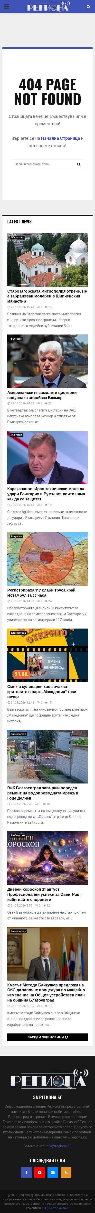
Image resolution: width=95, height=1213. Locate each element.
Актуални (16, 536)
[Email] (53, 1172)
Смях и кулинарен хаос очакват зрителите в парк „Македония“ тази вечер (41, 692)
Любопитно (18, 835)
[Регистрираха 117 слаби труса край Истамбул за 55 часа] (47, 559)
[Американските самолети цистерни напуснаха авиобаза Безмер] (47, 361)
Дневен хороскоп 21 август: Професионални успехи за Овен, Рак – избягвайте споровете (44, 894)
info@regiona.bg (58, 1146)
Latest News (19, 221)
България (16, 338)
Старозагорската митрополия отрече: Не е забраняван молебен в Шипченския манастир (47, 296)
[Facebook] (26, 1172)
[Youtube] (39, 1172)
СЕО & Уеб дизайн (56, 1208)
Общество (17, 237)
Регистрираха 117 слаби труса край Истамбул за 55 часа (41, 593)
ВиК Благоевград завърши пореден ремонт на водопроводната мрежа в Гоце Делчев (42, 793)
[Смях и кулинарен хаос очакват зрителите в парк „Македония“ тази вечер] (47, 655)
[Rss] (66, 1172)
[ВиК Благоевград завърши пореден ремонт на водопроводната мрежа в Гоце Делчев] (47, 756)
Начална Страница (60, 138)
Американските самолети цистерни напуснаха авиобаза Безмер (42, 395)
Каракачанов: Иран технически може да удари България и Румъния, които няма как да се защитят (46, 494)
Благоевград (18, 632)
